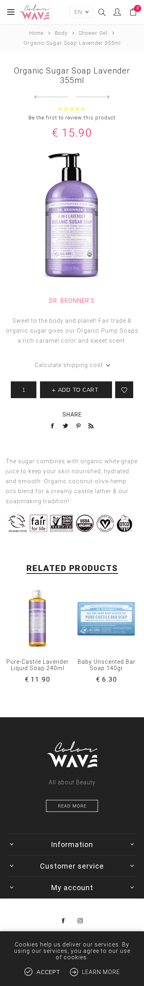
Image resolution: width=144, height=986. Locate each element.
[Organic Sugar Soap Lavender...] (93, 97)
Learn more (101, 972)
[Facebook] (63, 921)
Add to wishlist (124, 389)
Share (72, 414)
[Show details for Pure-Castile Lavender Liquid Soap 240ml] (37, 619)
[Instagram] (80, 921)
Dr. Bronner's (72, 301)
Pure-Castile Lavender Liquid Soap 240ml (37, 665)
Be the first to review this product (72, 118)
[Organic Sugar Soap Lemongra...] (51, 97)
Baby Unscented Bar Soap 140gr (107, 665)
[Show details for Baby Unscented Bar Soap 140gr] (106, 619)
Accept (48, 972)
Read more (72, 806)
